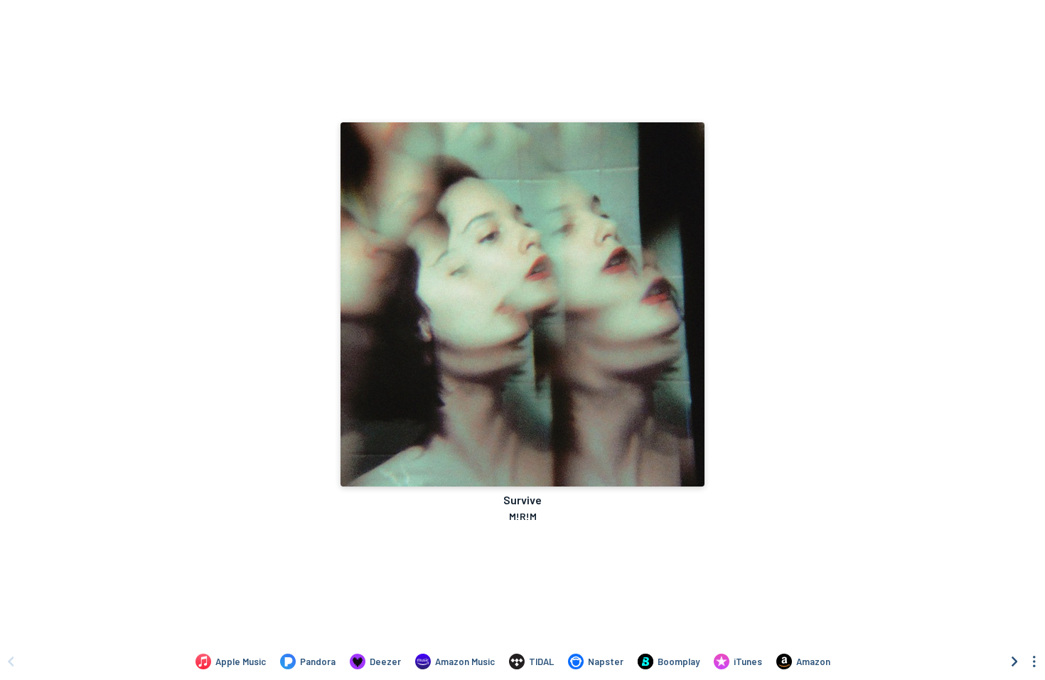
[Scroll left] (10, 661)
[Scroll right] (1014, 661)
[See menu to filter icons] (1034, 661)
